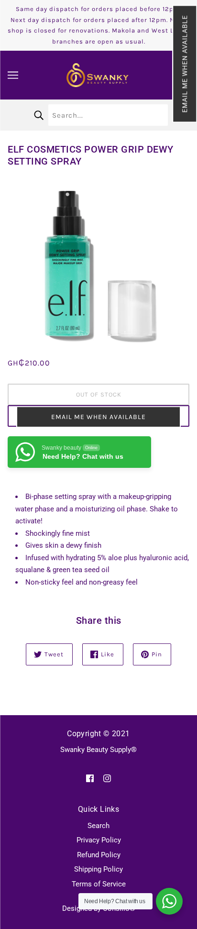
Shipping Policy (98, 869)
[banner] (97, 74)
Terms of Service (99, 884)
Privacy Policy (99, 840)
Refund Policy (98, 855)
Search (98, 825)
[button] (184, 63)
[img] (89, 778)
